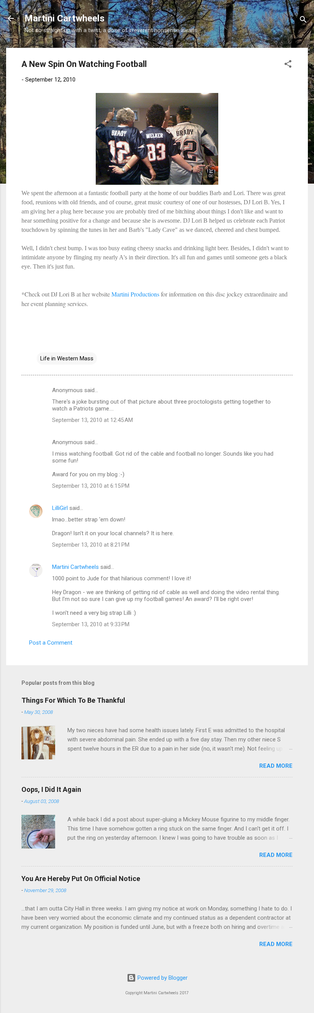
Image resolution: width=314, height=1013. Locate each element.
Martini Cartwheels (65, 18)
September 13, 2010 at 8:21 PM (90, 544)
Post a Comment (50, 642)
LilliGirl (60, 508)
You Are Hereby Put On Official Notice (80, 879)
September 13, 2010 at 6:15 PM (90, 485)
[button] (288, 65)
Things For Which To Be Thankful (73, 700)
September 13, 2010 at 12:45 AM (92, 420)
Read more (276, 765)
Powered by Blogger (162, 977)
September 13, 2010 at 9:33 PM (90, 624)
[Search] (303, 21)
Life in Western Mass (66, 358)
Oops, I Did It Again (51, 789)
